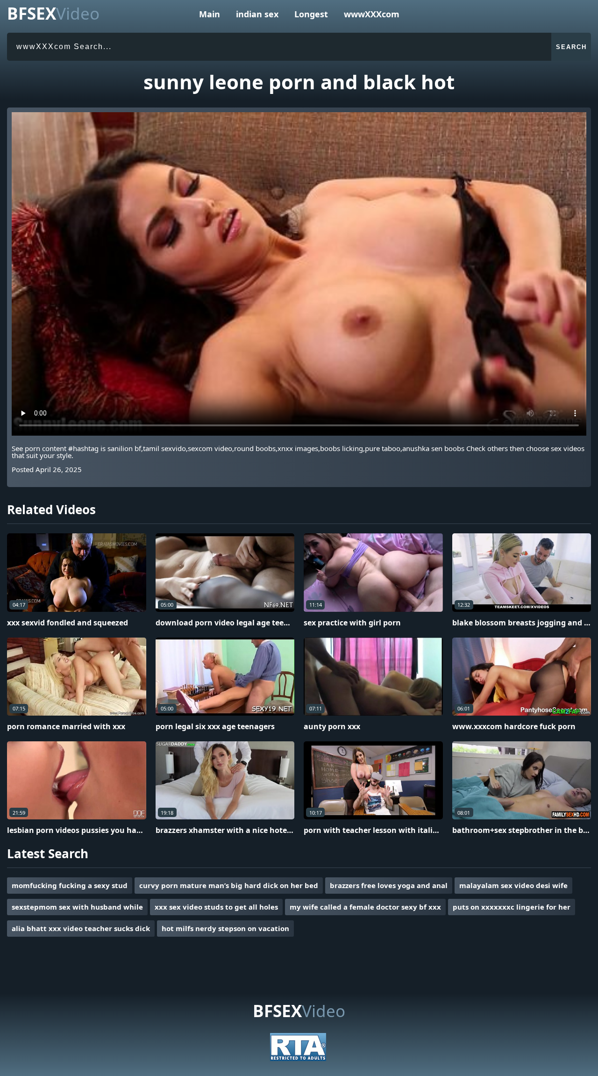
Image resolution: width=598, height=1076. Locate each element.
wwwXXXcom (371, 14)
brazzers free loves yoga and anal (389, 885)
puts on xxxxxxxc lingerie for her (511, 906)
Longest (311, 14)
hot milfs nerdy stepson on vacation (225, 928)
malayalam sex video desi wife (513, 885)
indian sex (257, 14)
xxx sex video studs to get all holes (216, 906)
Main (209, 14)
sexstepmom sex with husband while (77, 906)
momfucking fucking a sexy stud (70, 885)
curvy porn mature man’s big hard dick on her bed (228, 885)
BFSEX (53, 13)
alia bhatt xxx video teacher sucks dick (81, 928)
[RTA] (298, 1058)
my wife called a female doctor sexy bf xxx (365, 906)
